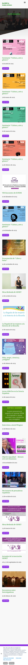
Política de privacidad (8, 658)
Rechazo (11, 663)
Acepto (5, 663)
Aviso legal (18, 658)
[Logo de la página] (7, 6)
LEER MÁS (5, 68)
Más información (7, 659)
